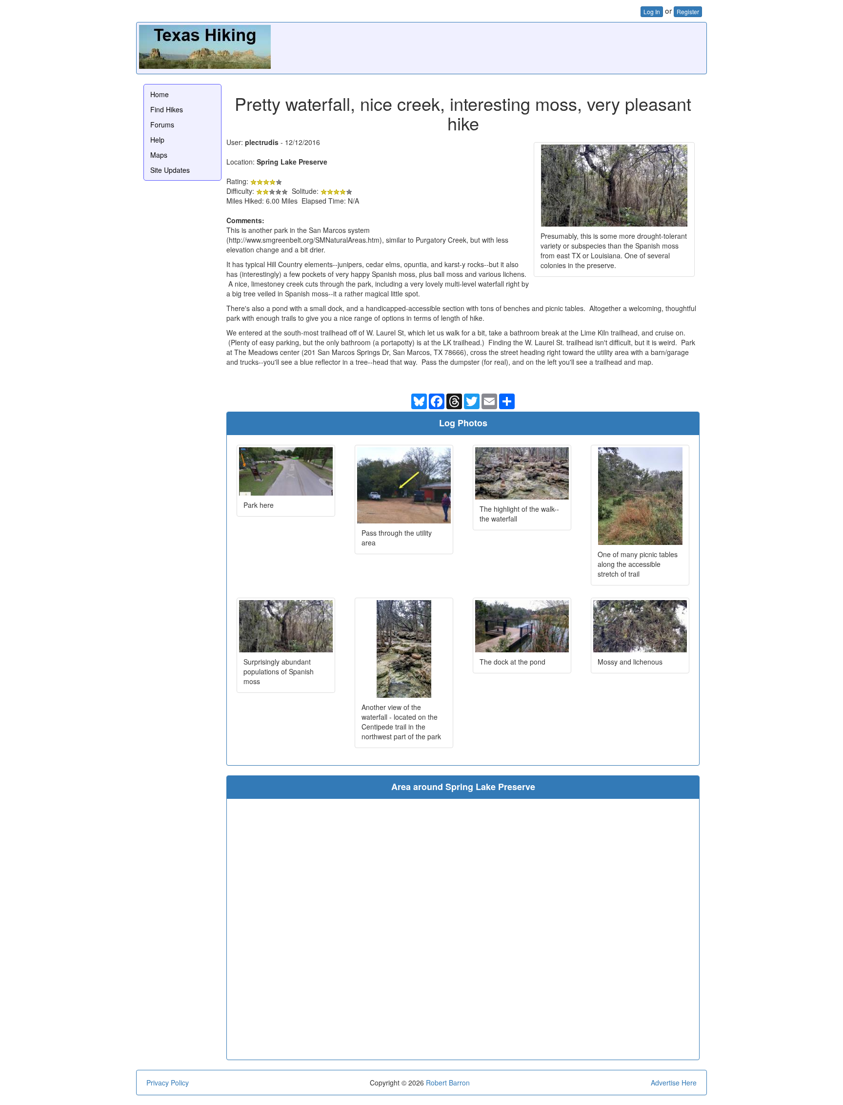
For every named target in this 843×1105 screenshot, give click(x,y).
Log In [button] (651, 11)
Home (159, 94)
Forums (162, 124)
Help (157, 140)
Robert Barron (448, 1082)
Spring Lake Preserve (292, 162)
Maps (158, 155)
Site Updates (170, 170)
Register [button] (688, 11)
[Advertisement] (526, 47)
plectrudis (262, 142)
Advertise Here (674, 1082)
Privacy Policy (167, 1082)
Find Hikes (166, 109)
